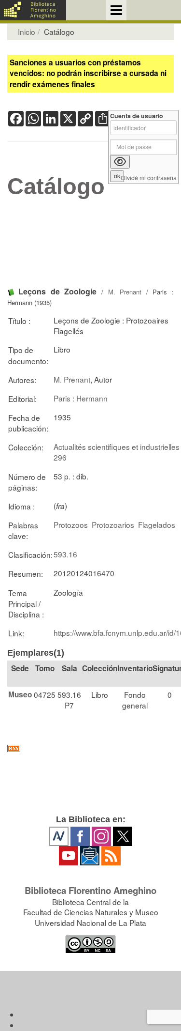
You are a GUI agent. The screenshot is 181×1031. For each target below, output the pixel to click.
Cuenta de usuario (136, 116)
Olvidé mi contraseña (149, 178)
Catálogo (56, 186)
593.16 (65, 554)
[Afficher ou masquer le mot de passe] (120, 162)
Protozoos (71, 524)
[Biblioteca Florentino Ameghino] (33, 10)
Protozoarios (113, 524)
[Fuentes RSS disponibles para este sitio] (90, 748)
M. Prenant (125, 291)
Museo (20, 694)
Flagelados (156, 524)
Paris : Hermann (81, 398)
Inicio (26, 31)
